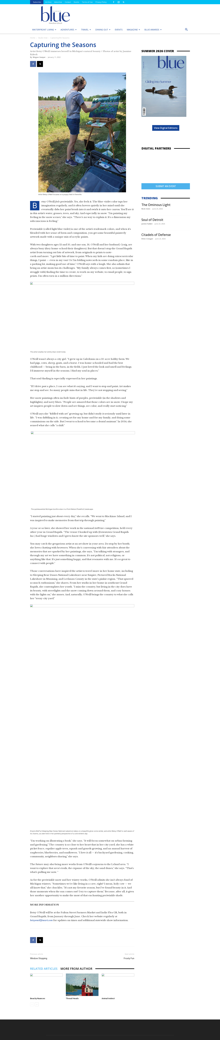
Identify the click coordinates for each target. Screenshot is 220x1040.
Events (76, 2)
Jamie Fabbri (147, 224)
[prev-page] (32, 1004)
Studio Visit (42, 38)
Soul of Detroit (152, 220)
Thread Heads (72, 998)
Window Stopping (38, 958)
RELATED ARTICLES (43, 969)
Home (32, 38)
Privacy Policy (101, 2)
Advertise (58, 2)
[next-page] (37, 1004)
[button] (186, 29)
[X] (123, 2)
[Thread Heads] (82, 984)
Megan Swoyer (39, 57)
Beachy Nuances (37, 998)
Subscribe (37, 2)
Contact (68, 2)
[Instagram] (118, 2)
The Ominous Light (155, 205)
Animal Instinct (108, 998)
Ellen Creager (147, 239)
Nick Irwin (145, 209)
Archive (48, 2)
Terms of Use (87, 2)
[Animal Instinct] (118, 984)
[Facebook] (113, 2)
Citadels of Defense (156, 235)
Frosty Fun (129, 958)
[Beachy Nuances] (46, 984)
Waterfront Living (43, 29)
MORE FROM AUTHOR (76, 969)
